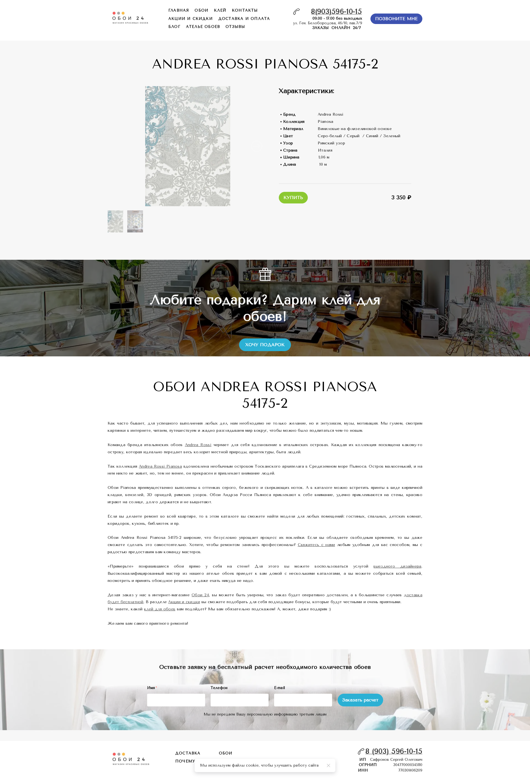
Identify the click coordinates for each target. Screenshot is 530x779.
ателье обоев (203, 27)
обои (201, 10)
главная (178, 10)
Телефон (219, 688)
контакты (245, 10)
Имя (152, 688)
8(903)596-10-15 (336, 11)
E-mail (279, 688)
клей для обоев (159, 609)
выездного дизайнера (397, 566)
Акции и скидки (184, 602)
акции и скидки (190, 19)
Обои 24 (200, 595)
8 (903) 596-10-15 (393, 751)
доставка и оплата (244, 19)
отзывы (235, 27)
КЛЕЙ (220, 10)
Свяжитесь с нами (316, 544)
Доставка (188, 753)
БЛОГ (174, 27)
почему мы (190, 761)
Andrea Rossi (198, 445)
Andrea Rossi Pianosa (160, 466)
